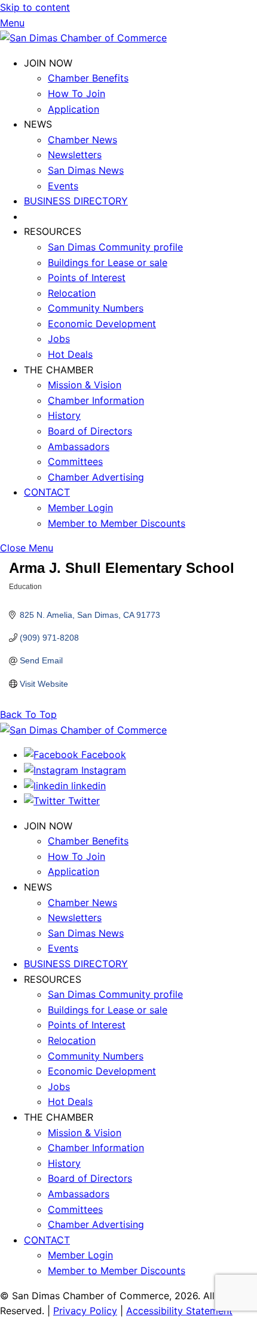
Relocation (72, 293)
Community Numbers (95, 308)
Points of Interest (87, 277)
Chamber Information (96, 400)
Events (63, 186)
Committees (75, 461)
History (64, 415)
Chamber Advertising (96, 477)
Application (73, 109)
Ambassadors (78, 446)
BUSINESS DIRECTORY (76, 201)
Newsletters (75, 155)
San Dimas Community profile (115, 247)
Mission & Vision (84, 385)
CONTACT (47, 492)
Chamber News (82, 140)
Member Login (80, 508)
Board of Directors (90, 431)
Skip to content (35, 7)
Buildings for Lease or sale (107, 262)
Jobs (59, 339)
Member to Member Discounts (116, 523)
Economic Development (102, 324)
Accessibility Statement (179, 1311)
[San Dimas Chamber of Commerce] (83, 38)
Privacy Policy (85, 1311)
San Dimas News (86, 170)
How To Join (76, 93)
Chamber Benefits (88, 78)
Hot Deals (70, 354)
